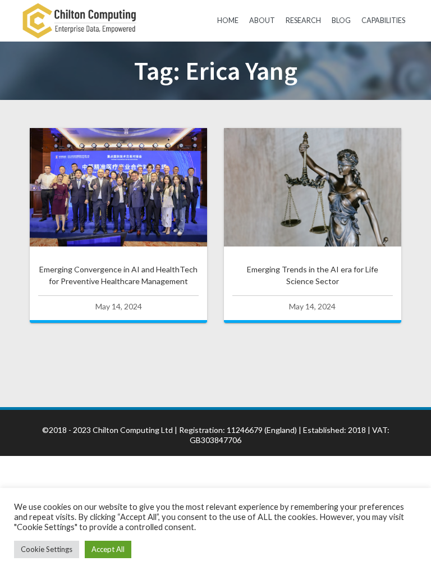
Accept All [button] (108, 549)
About (262, 20)
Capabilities (383, 20)
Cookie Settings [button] (46, 549)
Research (303, 20)
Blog (341, 20)
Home (228, 20)
